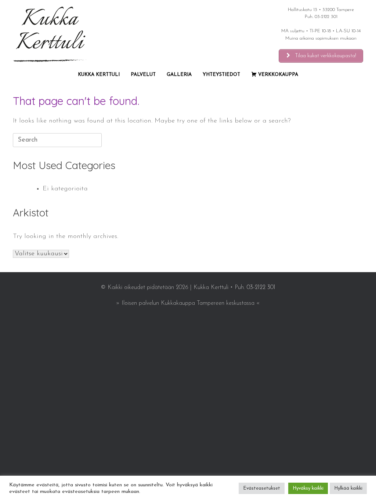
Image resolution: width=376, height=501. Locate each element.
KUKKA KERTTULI (99, 74)
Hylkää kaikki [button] (348, 488)
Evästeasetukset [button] (261, 488)
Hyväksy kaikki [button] (308, 488)
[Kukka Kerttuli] (49, 34)
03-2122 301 (326, 16)
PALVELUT (143, 74)
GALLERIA (179, 74)
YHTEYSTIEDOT (221, 74)
